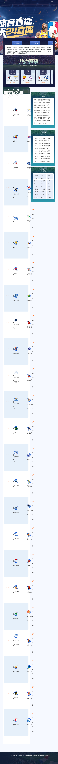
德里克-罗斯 (37, 181)
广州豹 (16, 697)
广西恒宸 (29, 486)
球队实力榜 (44, 183)
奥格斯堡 (16, 724)
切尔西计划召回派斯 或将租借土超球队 (44, 107)
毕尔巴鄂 (29, 274)
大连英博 (16, 300)
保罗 (36, 194)
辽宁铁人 (29, 565)
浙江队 (16, 432)
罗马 (15, 141)
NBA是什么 (51, 186)
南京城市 (16, 485)
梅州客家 (29, 645)
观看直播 (12, 83)
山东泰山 (29, 539)
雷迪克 (43, 189)
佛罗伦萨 (29, 141)
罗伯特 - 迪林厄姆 (39, 178)
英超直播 (17, 43)
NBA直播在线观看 (46, 178)
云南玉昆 (29, 433)
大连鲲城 (16, 671)
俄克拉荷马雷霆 (38, 183)
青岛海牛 (16, 353)
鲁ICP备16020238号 (43, 755)
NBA (36, 175)
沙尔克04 (29, 724)
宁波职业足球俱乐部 (16, 645)
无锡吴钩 (29, 459)
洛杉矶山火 (51, 189)
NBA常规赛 (37, 186)
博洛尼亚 (16, 114)
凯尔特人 (43, 197)
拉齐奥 (29, 115)
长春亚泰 (29, 698)
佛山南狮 (16, 512)
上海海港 (29, 327)
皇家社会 (29, 247)
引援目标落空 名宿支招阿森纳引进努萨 (44, 120)
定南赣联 (16, 591)
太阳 (43, 191)
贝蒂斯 (29, 221)
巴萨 (15, 273)
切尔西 (29, 168)
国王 (50, 197)
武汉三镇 (29, 353)
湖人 (36, 189)
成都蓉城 (16, 565)
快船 (50, 191)
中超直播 (53, 43)
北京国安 (29, 300)
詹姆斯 (43, 181)
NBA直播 (35, 43)
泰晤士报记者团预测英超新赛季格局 (43, 100)
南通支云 (29, 671)
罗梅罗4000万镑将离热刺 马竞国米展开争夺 (45, 112)
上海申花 (16, 538)
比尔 (36, 191)
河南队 (16, 618)
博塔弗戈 (16, 194)
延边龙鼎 (29, 380)
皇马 (15, 247)
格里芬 (43, 194)
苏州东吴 (29, 592)
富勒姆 (16, 167)
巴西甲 (13, 192)
